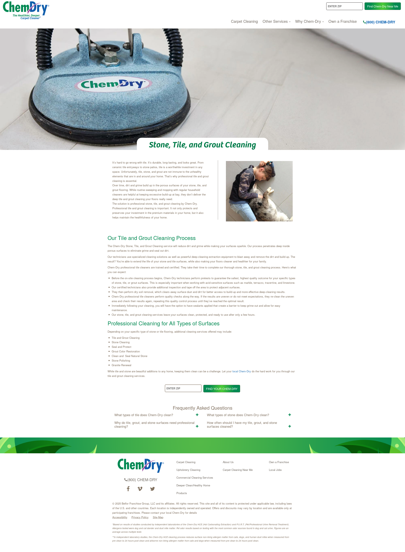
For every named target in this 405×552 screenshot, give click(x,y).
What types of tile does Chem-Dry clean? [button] (143, 414)
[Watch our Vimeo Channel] (140, 489)
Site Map (158, 517)
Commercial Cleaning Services (194, 477)
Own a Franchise (342, 21)
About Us (228, 462)
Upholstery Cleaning (188, 470)
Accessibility (119, 517)
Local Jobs (275, 470)
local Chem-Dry (241, 371)
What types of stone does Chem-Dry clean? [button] (238, 414)
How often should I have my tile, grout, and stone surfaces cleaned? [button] (242, 424)
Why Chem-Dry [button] (308, 21)
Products (181, 493)
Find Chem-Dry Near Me (382, 6)
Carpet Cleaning (244, 21)
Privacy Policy (140, 517)
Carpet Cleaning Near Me (238, 470)
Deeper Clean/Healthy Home (193, 485)
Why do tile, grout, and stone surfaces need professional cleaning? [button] (154, 424)
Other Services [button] (276, 21)
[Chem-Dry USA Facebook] (128, 489)
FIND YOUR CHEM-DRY (221, 389)
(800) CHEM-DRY (380, 22)
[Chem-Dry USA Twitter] (152, 489)
